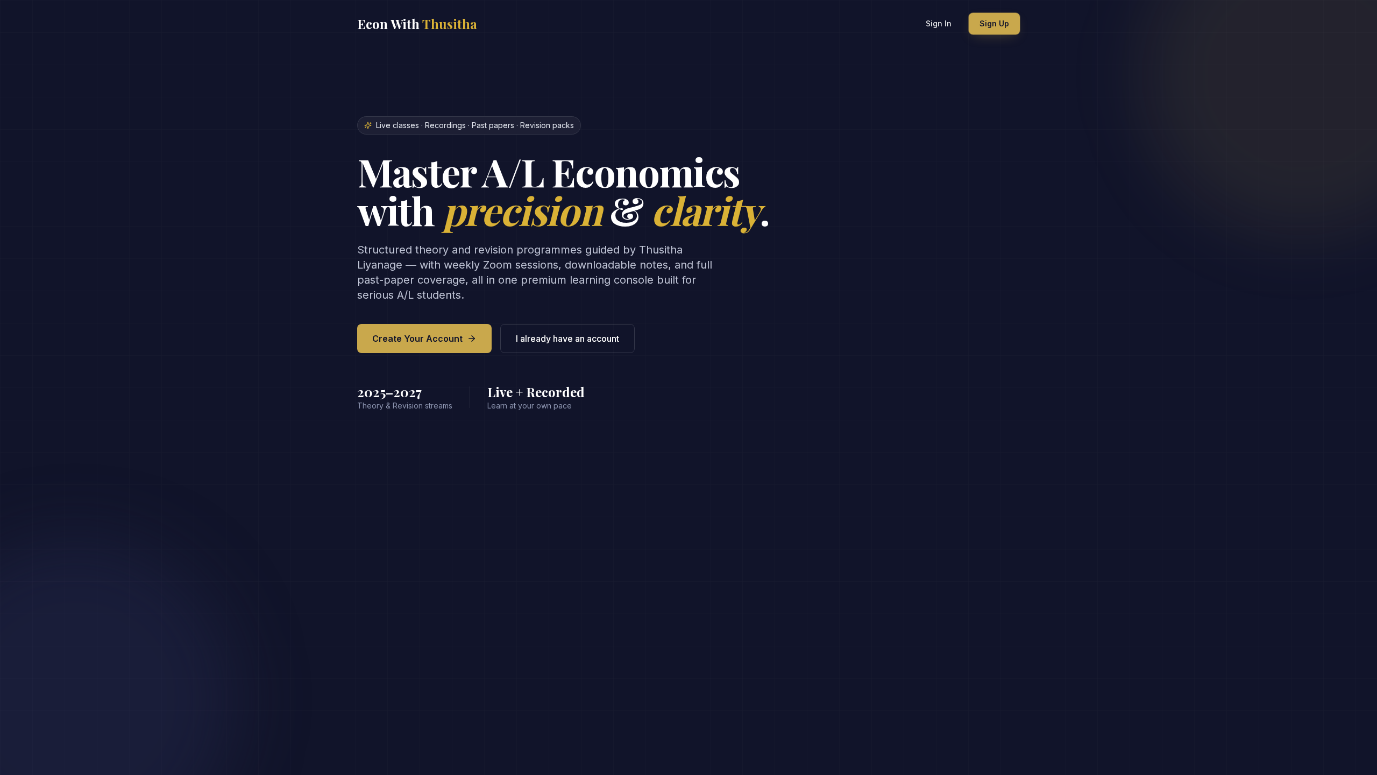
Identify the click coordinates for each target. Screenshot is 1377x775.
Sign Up (994, 23)
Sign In (939, 23)
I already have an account (567, 338)
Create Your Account (417, 338)
